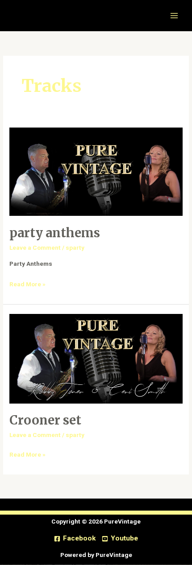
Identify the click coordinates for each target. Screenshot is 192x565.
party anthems (54, 232)
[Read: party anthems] (96, 171)
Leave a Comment (35, 247)
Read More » (27, 283)
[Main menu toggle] (174, 16)
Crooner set (45, 420)
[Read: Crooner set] (96, 358)
